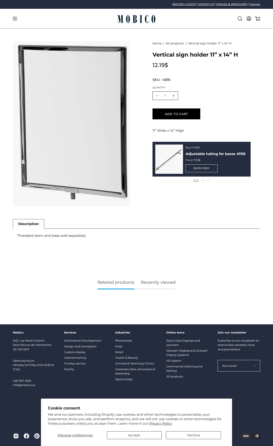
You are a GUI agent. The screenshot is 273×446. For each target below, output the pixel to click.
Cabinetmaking (75, 357)
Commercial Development (82, 340)
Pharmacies (123, 340)
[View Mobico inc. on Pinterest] (36, 436)
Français (254, 4)
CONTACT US (206, 4)
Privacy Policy (160, 423)
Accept (134, 435)
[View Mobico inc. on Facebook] (25, 436)
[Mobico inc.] (136, 18)
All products (175, 43)
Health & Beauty (126, 357)
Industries (122, 332)
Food (118, 346)
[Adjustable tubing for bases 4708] (169, 159)
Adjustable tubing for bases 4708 (215, 154)
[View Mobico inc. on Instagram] (15, 436)
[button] (239, 18)
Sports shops (124, 379)
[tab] (28, 224)
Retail (119, 352)
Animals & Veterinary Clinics (134, 363)
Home (157, 43)
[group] (136, 4)
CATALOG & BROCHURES (231, 4)
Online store (175, 332)
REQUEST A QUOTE (184, 4)
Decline (193, 435)
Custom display (75, 352)
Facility (69, 369)
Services (70, 332)
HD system (174, 360)
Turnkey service (75, 363)
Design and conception (80, 346)
